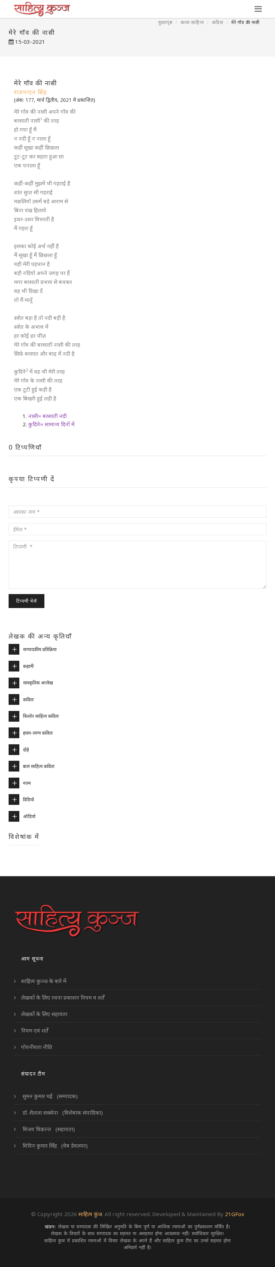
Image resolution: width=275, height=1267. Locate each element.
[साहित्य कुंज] (41, 9)
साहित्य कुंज (90, 1214)
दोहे (26, 749)
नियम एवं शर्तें (34, 1030)
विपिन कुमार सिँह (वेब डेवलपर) (54, 1145)
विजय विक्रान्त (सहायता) (48, 1129)
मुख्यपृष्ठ (165, 22)
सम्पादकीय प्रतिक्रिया (40, 649)
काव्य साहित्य (192, 22)
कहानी (28, 666)
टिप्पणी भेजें (26, 601)
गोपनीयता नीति (36, 1046)
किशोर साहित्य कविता (41, 716)
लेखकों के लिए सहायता (44, 1013)
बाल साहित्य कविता (38, 766)
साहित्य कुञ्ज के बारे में (43, 980)
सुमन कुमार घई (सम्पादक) (49, 1096)
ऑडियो (29, 816)
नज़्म (27, 783)
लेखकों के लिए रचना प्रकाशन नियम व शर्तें (63, 997)
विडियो (28, 799)
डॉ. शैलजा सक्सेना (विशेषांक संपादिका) (62, 1112)
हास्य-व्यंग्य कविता (38, 733)
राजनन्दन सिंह (30, 92)
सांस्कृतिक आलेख (38, 682)
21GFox (234, 1214)
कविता (217, 22)
